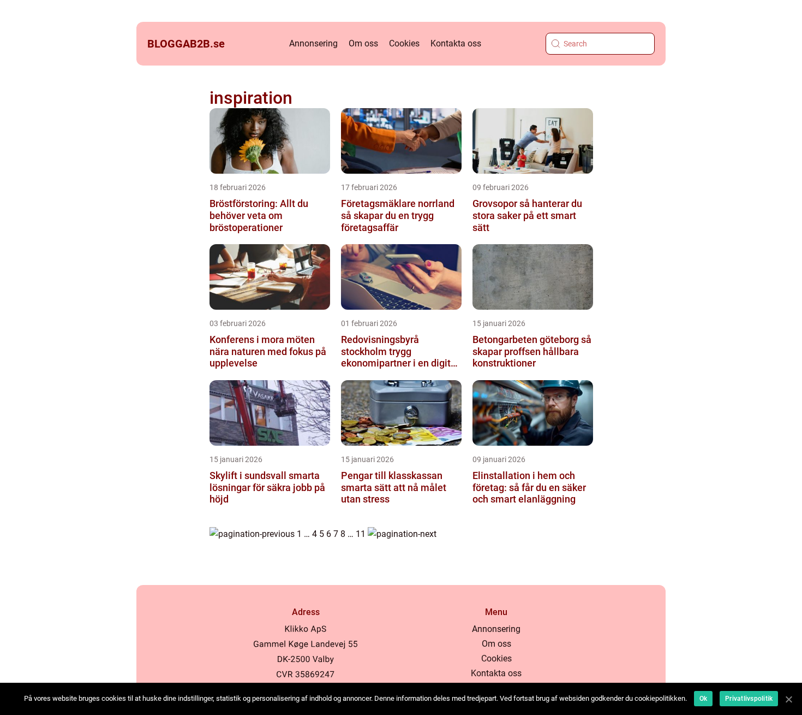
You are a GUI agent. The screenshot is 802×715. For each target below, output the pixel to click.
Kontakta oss (455, 43)
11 (361, 534)
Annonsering (313, 43)
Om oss (363, 43)
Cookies (404, 43)
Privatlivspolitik (749, 698)
